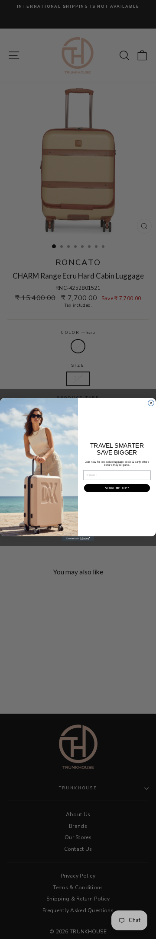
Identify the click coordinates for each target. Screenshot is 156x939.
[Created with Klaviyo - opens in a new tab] (78, 538)
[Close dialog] (151, 403)
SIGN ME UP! (117, 488)
